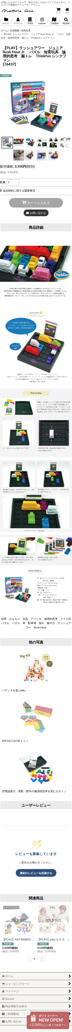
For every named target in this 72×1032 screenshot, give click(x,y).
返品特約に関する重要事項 (19, 190)
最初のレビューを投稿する (36, 873)
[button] (30, 21)
